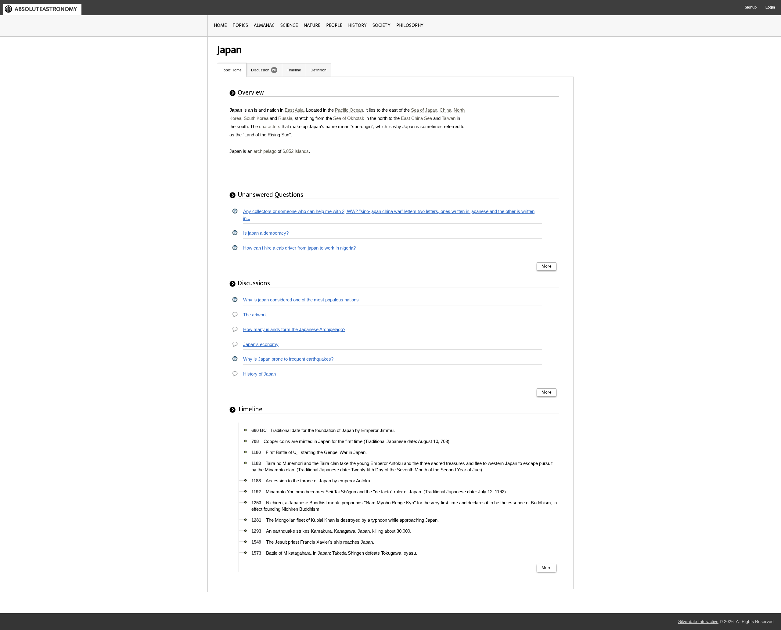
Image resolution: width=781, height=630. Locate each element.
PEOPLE (334, 25)
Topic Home (232, 70)
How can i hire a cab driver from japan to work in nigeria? (299, 247)
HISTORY (357, 25)
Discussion (260, 70)
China (445, 110)
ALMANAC (264, 25)
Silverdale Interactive (698, 621)
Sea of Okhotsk (348, 118)
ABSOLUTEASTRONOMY (46, 9)
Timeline (294, 70)
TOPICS (240, 25)
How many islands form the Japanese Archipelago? (294, 329)
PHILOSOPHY (409, 25)
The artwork (255, 314)
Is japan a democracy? (266, 233)
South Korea (256, 118)
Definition (318, 70)
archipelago (265, 151)
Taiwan (448, 118)
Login (770, 7)
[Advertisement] (518, 144)
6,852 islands (296, 151)
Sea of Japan (424, 110)
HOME (220, 25)
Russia (285, 118)
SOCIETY (381, 25)
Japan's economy (261, 344)
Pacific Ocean (349, 110)
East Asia (294, 110)
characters (269, 126)
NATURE (312, 25)
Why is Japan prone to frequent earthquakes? (288, 359)
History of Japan (259, 373)
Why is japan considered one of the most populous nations (301, 299)
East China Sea (416, 118)
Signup (751, 7)
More (547, 266)
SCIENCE (289, 25)
